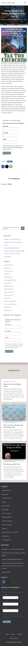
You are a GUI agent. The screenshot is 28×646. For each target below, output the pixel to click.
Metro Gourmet (7, 289)
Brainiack (6, 268)
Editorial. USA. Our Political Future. (12, 239)
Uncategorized (7, 310)
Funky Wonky (7, 277)
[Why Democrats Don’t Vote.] (14, 451)
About (13, 634)
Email (5, 139)
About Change (7, 256)
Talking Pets (7, 307)
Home (7, 634)
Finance (6, 274)
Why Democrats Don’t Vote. (12, 464)
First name (5, 126)
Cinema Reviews (8, 271)
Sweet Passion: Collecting (10, 304)
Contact (19, 634)
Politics (10, 161)
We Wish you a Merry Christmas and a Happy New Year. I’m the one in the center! (13, 566)
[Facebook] (4, 582)
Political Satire (7, 295)
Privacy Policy (14, 638)
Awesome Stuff (7, 265)
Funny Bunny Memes (9, 280)
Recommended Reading (9, 301)
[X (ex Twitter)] (8, 582)
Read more (9, 399)
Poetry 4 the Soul (8, 292)
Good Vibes (6, 283)
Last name (5, 132)
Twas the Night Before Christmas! (11, 248)
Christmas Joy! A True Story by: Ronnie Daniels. (13, 554)
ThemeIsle (19, 642)
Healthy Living (7, 286)
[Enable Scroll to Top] (25, 643)
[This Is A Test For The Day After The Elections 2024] (14, 412)
